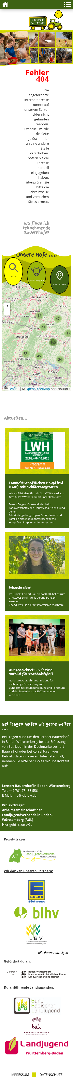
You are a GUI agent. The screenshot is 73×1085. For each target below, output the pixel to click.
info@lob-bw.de (24, 795)
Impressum (20, 1074)
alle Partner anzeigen (53, 952)
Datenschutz (51, 1074)
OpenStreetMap (38, 389)
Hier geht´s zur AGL (17, 824)
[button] (39, 316)
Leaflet (14, 389)
